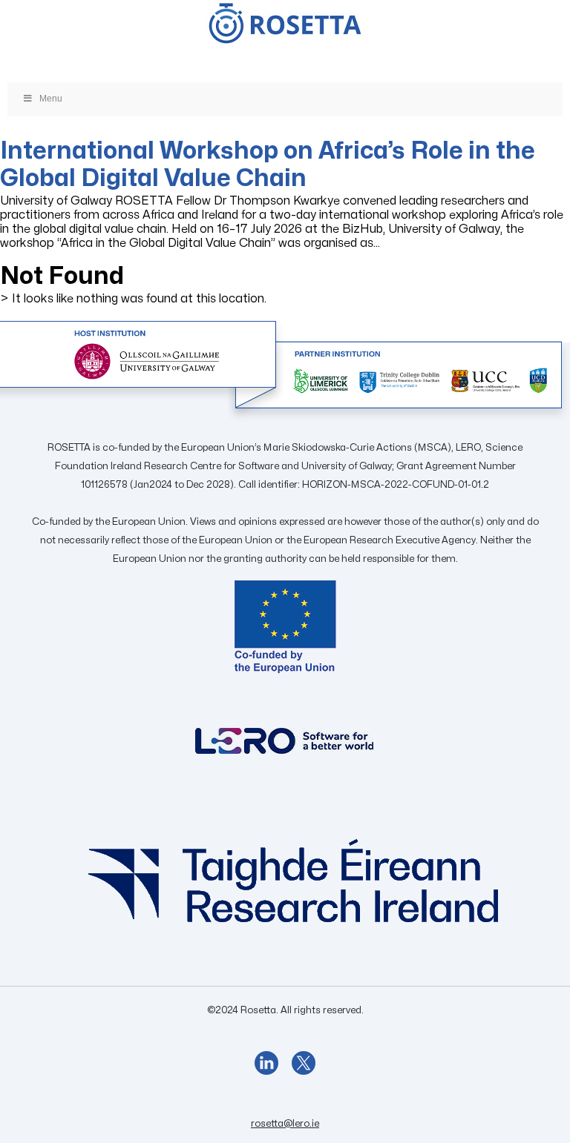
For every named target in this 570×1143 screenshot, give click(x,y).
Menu (50, 98)
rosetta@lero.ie (285, 1123)
